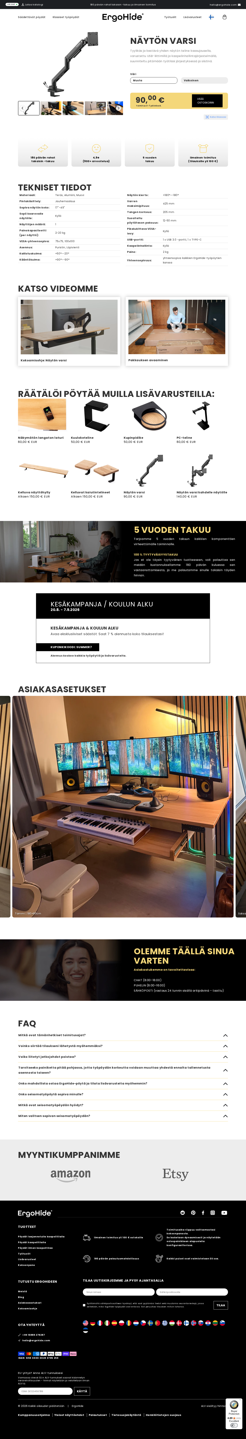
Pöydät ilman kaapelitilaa (35, 1247)
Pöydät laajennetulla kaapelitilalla (41, 1236)
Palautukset (98, 1415)
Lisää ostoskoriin (205, 100)
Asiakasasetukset (30, 1302)
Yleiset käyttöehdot (69, 1415)
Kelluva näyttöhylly (34, 492)
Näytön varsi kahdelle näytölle (202, 492)
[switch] (234, 1425)
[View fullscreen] (241, 701)
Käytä (82, 1391)
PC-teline (184, 438)
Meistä (22, 1291)
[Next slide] (118, 108)
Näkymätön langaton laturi (41, 438)
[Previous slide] (22, 108)
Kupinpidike (133, 438)
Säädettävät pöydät (32, 17)
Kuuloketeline (82, 438)
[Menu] (240, 1400)
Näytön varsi (134, 492)
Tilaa (220, 1305)
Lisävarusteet (193, 17)
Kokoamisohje (27, 1308)
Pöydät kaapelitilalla (32, 1242)
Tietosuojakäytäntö (126, 1415)
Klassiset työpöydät (66, 17)
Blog (21, 1297)
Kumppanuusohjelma (34, 1415)
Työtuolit (170, 17)
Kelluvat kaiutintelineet (90, 492)
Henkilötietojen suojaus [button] (163, 1415)
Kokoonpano (26, 1265)
